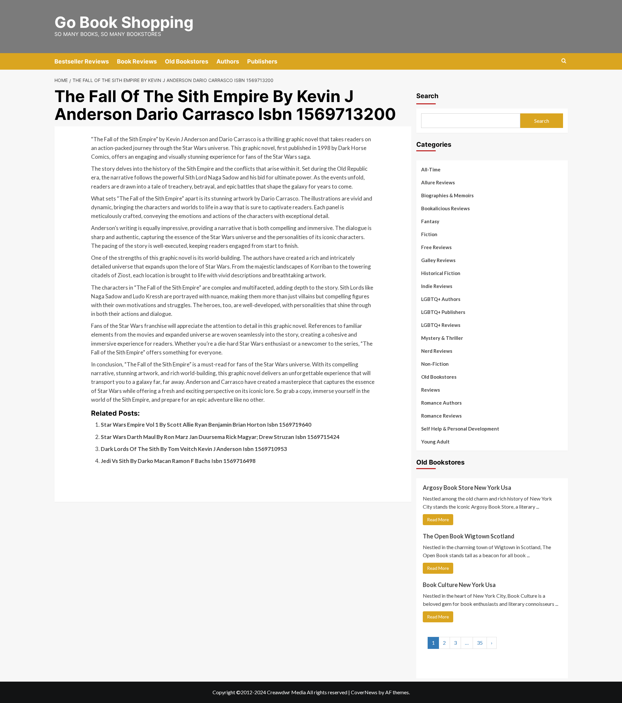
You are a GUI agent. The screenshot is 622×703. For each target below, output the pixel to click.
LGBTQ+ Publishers (443, 312)
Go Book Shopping (123, 22)
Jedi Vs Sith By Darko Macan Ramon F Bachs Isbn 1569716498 (178, 460)
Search (427, 96)
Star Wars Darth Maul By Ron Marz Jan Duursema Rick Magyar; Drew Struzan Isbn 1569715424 (220, 436)
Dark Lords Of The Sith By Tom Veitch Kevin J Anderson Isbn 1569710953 (194, 448)
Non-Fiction (435, 364)
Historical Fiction (440, 273)
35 (480, 643)
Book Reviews (137, 61)
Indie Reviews (436, 286)
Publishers (262, 61)
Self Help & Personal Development (460, 429)
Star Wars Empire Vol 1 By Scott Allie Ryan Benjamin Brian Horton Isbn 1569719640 (206, 424)
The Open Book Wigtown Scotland (468, 536)
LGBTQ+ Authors (440, 299)
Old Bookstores (186, 61)
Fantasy (430, 221)
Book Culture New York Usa (459, 584)
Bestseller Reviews (81, 61)
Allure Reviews (438, 182)
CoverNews (364, 692)
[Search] (564, 61)
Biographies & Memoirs (447, 195)
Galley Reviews (438, 260)
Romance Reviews (441, 416)
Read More (438, 519)
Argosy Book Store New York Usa (467, 487)
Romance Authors (441, 403)
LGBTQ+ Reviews (440, 325)
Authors (227, 61)
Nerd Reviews (436, 351)
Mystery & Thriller (442, 338)
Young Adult (435, 441)
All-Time (431, 169)
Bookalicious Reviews (445, 208)
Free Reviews (436, 247)
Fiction (429, 234)
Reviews (430, 390)
